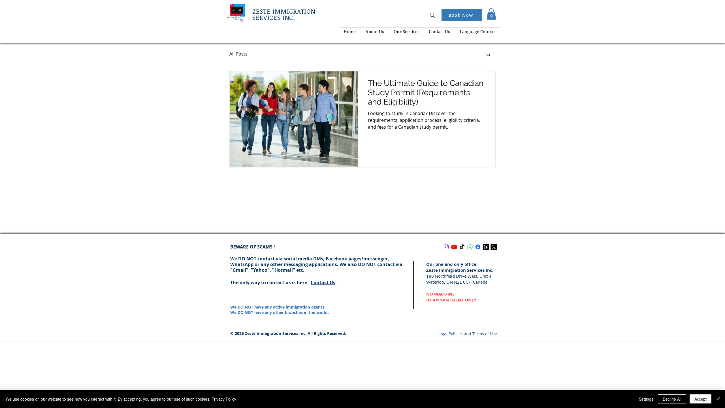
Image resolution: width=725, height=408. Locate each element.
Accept (700, 399)
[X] (494, 247)
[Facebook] (478, 247)
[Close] (718, 398)
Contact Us (323, 282)
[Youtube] (454, 247)
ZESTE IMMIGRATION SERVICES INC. (283, 14)
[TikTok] (462, 247)
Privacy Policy (224, 399)
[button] (491, 14)
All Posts (238, 54)
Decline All (672, 399)
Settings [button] (646, 399)
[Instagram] (446, 247)
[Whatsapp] (470, 247)
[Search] (432, 15)
